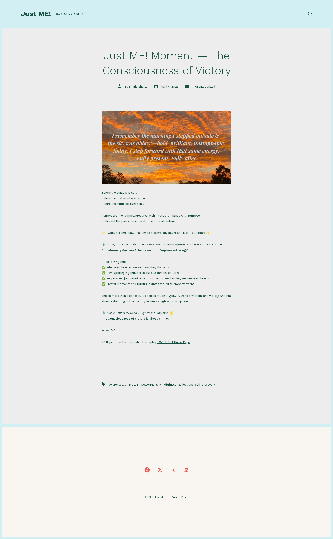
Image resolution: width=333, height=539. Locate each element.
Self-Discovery (205, 384)
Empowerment (147, 384)
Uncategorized (205, 86)
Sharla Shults (138, 86)
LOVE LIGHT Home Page (173, 342)
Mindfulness (167, 384)
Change (130, 384)
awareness (116, 384)
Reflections (185, 384)
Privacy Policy (180, 497)
